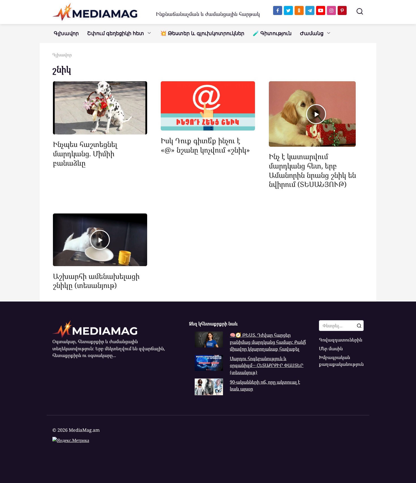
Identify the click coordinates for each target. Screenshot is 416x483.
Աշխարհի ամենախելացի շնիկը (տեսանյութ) (96, 280)
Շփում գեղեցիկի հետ (115, 33)
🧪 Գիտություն (272, 33)
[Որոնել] (359, 325)
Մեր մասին (331, 348)
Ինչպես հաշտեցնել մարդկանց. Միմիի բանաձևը (85, 153)
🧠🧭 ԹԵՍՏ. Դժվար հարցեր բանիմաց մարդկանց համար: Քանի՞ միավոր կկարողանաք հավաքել (268, 342)
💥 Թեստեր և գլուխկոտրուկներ (202, 33)
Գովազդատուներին (340, 340)
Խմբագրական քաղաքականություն (341, 360)
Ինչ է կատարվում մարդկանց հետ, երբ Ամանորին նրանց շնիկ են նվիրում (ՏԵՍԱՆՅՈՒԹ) (312, 170)
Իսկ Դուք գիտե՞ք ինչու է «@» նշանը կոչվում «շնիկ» (205, 144)
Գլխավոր (66, 33)
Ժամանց (311, 33)
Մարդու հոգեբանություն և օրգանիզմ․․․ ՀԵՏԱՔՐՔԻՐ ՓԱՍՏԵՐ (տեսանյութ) (266, 365)
